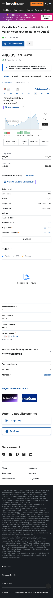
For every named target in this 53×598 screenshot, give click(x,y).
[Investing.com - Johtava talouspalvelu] (15, 3)
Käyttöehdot (6, 566)
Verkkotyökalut (8, 478)
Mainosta (32, 473)
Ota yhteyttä (34, 478)
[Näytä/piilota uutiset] (17, 89)
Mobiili (4, 468)
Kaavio (15, 76)
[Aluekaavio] (8, 89)
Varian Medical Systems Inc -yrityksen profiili (20, 351)
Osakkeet (7, 10)
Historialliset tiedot (22, 83)
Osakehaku (19, 10)
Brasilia (47, 375)
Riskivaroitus (7, 583)
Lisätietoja (33, 468)
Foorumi (49, 76)
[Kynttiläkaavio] (4, 89)
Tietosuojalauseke (9, 575)
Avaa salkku (7, 473)
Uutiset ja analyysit (31, 76)
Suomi (30, 10)
